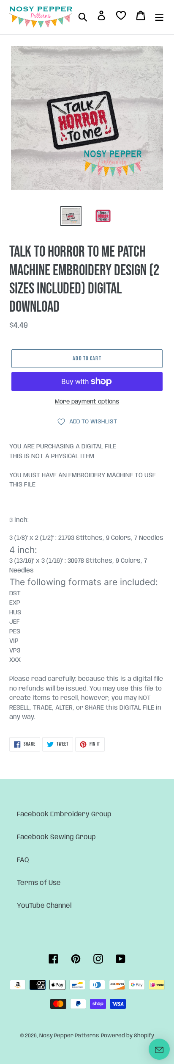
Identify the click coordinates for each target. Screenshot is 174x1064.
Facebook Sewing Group (56, 837)
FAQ (23, 860)
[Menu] (159, 17)
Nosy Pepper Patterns (69, 1036)
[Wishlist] (121, 17)
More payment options (87, 402)
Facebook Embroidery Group (64, 814)
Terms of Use (39, 883)
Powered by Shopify (127, 1036)
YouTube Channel (44, 905)
